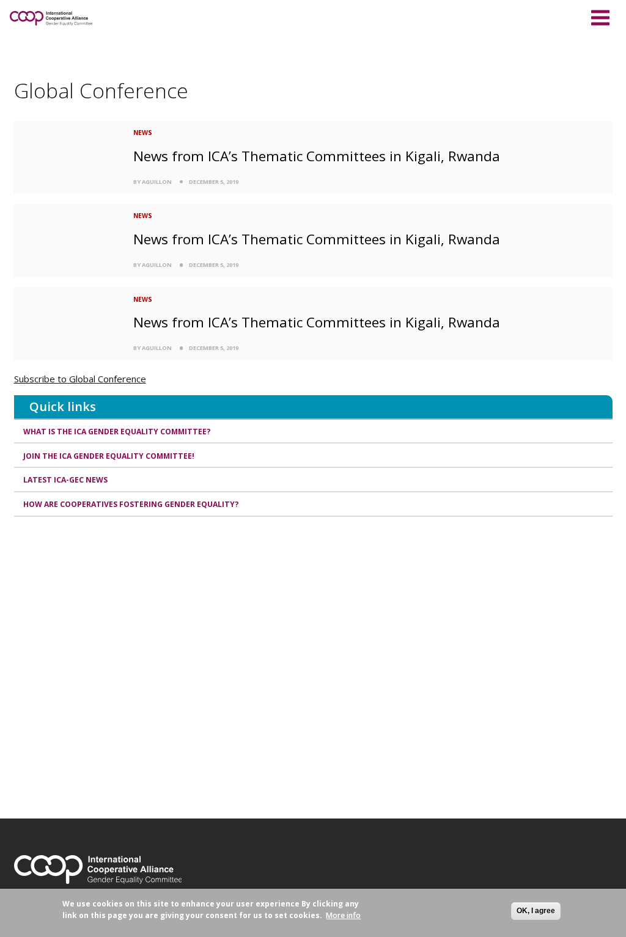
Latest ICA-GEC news (65, 480)
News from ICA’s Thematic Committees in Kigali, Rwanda (316, 156)
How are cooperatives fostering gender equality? (131, 504)
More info (343, 915)
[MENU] (600, 16)
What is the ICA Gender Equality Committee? (117, 431)
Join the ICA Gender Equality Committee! (108, 456)
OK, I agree (536, 910)
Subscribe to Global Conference (80, 379)
